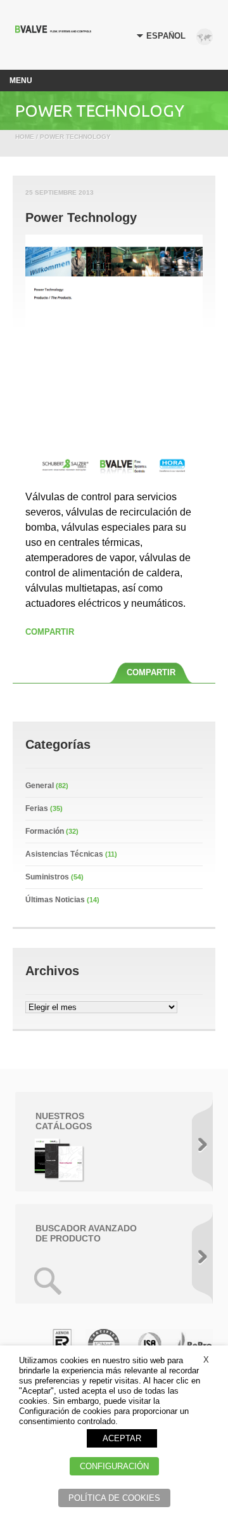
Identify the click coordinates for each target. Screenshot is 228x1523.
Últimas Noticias (55, 899)
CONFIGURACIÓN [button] (114, 1466)
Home (24, 136)
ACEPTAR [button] (122, 1438)
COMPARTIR (49, 632)
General (39, 785)
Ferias (36, 808)
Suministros (47, 876)
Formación (44, 831)
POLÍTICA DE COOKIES (114, 1498)
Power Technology (81, 217)
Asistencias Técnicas (64, 854)
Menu (21, 80)
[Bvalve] (53, 29)
